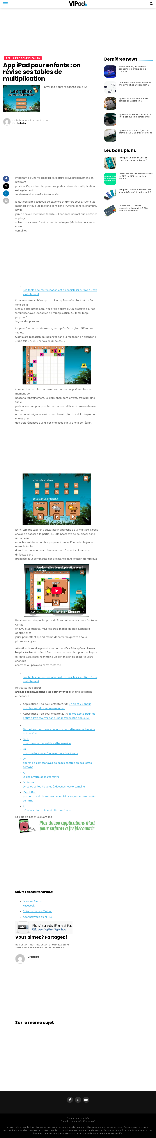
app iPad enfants (40, 945)
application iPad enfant (29, 948)
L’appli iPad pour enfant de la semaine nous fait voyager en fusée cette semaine (59, 796)
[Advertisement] (56, 257)
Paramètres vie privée (77, 1118)
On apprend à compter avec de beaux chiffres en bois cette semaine (57, 763)
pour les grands (55, 948)
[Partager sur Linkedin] (6, 194)
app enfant (22, 945)
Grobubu (21, 123)
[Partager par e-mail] (6, 201)
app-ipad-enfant (62, 945)
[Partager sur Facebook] (6, 179)
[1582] (56, 365)
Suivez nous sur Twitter (37, 911)
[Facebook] (70, 1100)
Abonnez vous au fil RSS (37, 916)
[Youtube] (86, 1100)
